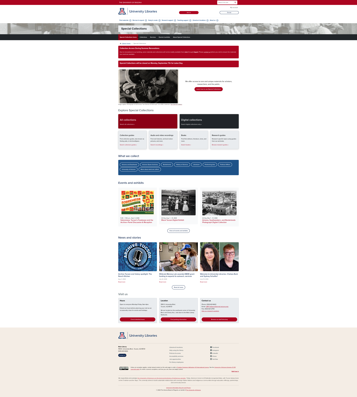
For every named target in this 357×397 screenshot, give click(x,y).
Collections (143, 37)
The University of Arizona (193, 390)
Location (164, 301)
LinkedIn (215, 353)
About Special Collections (181, 37)
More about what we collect (150, 169)
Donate (229, 12)
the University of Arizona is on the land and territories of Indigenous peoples (162, 378)
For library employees (176, 362)
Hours (122, 301)
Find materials (123, 20)
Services (153, 37)
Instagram (215, 350)
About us (213, 20)
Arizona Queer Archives (150, 165)
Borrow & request (138, 20)
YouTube (215, 359)
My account (234, 7)
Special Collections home (128, 37)
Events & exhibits (164, 37)
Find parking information (179, 319)
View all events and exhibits (178, 231)
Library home (126, 43)
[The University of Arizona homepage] (130, 2)
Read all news (178, 287)
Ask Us (189, 12)
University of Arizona (128, 169)
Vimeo (214, 356)
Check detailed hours (138, 319)
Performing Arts (210, 165)
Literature (196, 165)
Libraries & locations (199, 20)
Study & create (153, 20)
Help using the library (176, 350)
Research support (167, 20)
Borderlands (167, 165)
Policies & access (175, 353)
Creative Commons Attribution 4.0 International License (193, 367)
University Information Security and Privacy (178, 388)
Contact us (206, 301)
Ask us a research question (210, 311)
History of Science (182, 165)
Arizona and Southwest (129, 165)
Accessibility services (176, 356)
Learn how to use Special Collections (209, 89)
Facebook (215, 347)
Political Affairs (225, 165)
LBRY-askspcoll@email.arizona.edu (217, 307)
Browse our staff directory (219, 319)
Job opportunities (175, 359)
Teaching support (182, 20)
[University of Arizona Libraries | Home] (137, 11)
